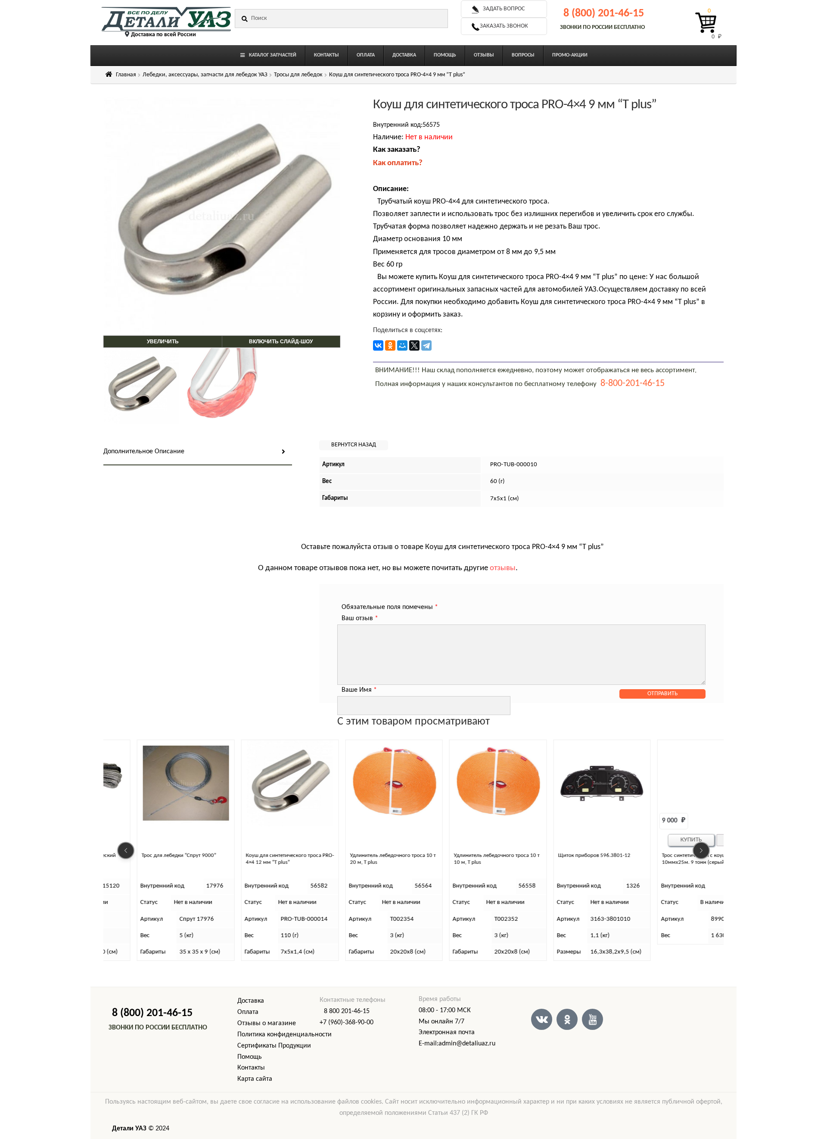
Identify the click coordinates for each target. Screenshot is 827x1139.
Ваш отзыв (360, 618)
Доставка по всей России (163, 34)
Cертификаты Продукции (274, 1045)
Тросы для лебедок (298, 75)
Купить (660, 840)
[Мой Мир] (402, 345)
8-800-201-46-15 (632, 384)
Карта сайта (254, 1079)
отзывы (503, 568)
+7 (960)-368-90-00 (346, 1022)
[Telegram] (426, 345)
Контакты (251, 1067)
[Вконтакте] (541, 1019)
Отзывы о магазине (266, 1023)
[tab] (197, 452)
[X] (414, 345)
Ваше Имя (359, 690)
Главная (126, 75)
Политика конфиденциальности (284, 1034)
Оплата (247, 1012)
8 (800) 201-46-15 (603, 13)
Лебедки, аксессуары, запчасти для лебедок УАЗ (205, 75)
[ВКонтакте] (378, 345)
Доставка (250, 1001)
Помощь (249, 1057)
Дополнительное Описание (143, 451)
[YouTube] (592, 1019)
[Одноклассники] (390, 345)
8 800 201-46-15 (347, 1011)
